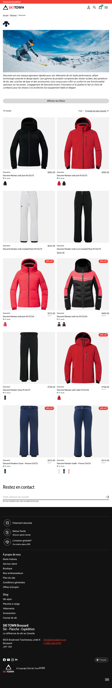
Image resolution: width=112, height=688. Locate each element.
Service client (10, 564)
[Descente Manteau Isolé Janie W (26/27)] (29, 143)
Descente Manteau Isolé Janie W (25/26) (18, 316)
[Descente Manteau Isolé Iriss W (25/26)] (83, 284)
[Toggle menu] (106, 7)
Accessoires (9, 613)
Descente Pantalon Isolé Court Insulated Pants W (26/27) (79, 249)
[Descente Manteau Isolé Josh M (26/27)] (83, 143)
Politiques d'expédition (12, 1)
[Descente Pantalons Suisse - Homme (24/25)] (29, 431)
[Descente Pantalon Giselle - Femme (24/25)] (83, 431)
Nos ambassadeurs (13, 573)
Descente (6, 172)
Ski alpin (7, 599)
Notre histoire (10, 559)
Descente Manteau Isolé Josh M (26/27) (72, 175)
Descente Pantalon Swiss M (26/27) (16, 390)
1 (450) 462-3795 (52, 643)
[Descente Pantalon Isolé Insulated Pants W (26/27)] (29, 217)
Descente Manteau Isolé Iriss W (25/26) (72, 316)
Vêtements (8, 608)
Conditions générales (14, 582)
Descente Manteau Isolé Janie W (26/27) (18, 175)
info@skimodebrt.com (54, 640)
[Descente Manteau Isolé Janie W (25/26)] (29, 284)
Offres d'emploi (11, 587)
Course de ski (10, 618)
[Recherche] (94, 7)
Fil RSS (42, 667)
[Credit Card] (107, 680)
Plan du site (9, 578)
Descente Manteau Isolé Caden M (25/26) (73, 390)
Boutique (7, 568)
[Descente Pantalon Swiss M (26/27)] (29, 358)
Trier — (81, 111)
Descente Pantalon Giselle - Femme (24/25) (74, 463)
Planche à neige (11, 604)
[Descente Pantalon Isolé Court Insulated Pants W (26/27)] (83, 217)
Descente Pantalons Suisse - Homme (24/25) (20, 463)
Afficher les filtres (56, 101)
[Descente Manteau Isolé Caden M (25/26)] (83, 358)
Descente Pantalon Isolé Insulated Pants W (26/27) (22, 249)
